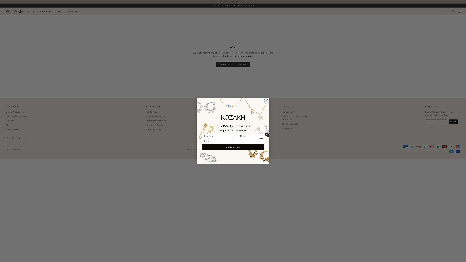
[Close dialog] (266, 100)
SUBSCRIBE (233, 147)
